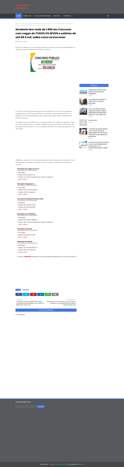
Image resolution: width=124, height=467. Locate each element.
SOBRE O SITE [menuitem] (27, 16)
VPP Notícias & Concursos (23, 6)
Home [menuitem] (19, 16)
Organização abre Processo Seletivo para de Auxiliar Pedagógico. (97, 92)
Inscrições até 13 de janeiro (27, 215)
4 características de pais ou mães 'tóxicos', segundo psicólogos (97, 101)
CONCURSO (28, 23)
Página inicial (20, 23)
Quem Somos (92, 120)
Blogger (81, 464)
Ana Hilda (19, 41)
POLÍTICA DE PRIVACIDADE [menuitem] (42, 16)
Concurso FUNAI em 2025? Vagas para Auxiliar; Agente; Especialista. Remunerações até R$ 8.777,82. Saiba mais (97, 111)
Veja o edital (22, 179)
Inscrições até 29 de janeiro (28, 230)
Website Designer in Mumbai (60, 464)
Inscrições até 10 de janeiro (27, 185)
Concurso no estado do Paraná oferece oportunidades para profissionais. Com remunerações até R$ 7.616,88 (98, 145)
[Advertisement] (46, 96)
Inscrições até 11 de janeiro (27, 200)
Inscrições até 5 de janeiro (27, 170)
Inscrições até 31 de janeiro (27, 243)
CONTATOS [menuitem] (67, 16)
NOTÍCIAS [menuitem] (56, 16)
